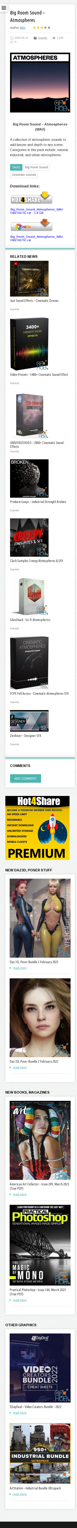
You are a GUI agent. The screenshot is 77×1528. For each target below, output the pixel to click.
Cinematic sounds (24, 174)
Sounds (42, 37)
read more (20, 968)
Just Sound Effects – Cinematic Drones (34, 301)
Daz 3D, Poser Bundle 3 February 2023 (34, 962)
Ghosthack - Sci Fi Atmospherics (30, 620)
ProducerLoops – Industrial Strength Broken (38, 502)
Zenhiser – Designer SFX (25, 736)
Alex (22, 27)
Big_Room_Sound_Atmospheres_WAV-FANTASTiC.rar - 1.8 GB (37, 211)
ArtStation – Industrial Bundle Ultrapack (35, 1488)
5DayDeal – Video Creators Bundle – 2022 (35, 1407)
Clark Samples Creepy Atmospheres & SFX (36, 561)
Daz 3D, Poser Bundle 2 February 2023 (34, 1061)
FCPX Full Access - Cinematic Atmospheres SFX (39, 693)
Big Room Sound (36, 167)
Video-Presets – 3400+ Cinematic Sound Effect (39, 374)
